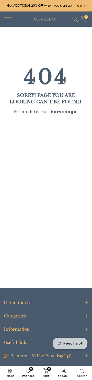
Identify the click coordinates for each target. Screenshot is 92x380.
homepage (64, 111)
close (83, 5)
